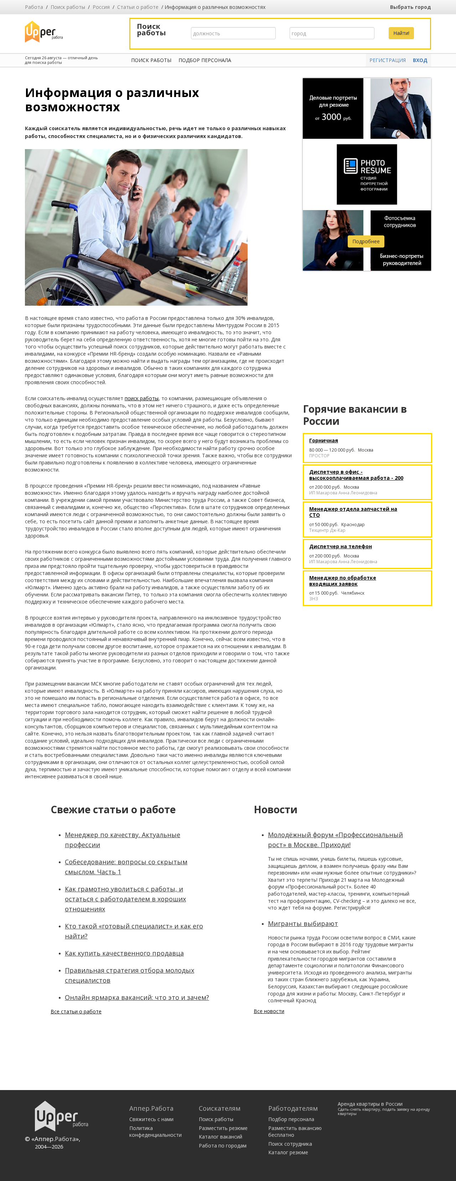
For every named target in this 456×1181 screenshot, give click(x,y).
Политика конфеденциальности (155, 1132)
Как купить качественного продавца (124, 953)
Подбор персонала (204, 60)
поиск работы (142, 398)
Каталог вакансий (220, 1136)
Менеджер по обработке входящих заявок (342, 581)
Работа (34, 7)
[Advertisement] (367, 328)
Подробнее (366, 241)
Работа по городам (223, 1145)
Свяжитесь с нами (151, 1119)
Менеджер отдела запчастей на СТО (353, 512)
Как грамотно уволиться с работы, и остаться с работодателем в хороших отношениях (125, 899)
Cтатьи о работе (138, 7)
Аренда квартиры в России (384, 1108)
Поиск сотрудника (290, 1143)
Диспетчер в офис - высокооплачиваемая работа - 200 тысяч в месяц (356, 475)
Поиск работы (68, 7)
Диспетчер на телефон (340, 547)
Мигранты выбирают (303, 923)
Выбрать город (410, 7)
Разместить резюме (223, 1128)
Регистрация (387, 60)
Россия (101, 7)
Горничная (323, 441)
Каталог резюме (288, 1152)
